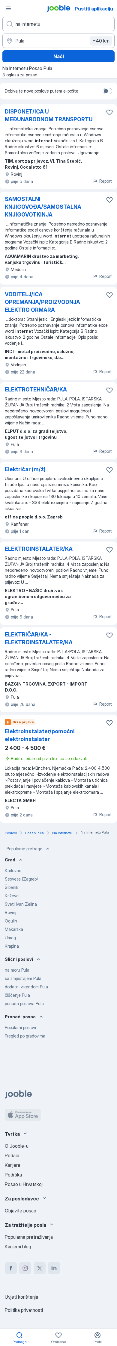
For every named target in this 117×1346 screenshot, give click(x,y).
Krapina (12, 946)
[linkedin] (54, 1268)
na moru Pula (17, 970)
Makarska (14, 929)
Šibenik (11, 887)
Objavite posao (20, 1211)
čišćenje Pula (17, 995)
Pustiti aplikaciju (94, 9)
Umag (10, 937)
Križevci (12, 895)
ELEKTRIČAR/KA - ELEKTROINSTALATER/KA (39, 638)
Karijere (12, 1165)
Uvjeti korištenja (21, 1297)
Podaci (12, 1156)
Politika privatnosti (24, 1310)
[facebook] (11, 1268)
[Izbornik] (8, 8)
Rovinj (10, 912)
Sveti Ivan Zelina (21, 904)
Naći (58, 56)
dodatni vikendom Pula (26, 986)
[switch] (107, 91)
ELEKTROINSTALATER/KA (39, 549)
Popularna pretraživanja (29, 1237)
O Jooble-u (16, 1146)
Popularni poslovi (20, 1027)
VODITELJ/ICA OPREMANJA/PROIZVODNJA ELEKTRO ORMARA (42, 302)
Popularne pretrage (24, 848)
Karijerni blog (18, 1247)
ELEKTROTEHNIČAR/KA (36, 389)
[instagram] (25, 1268)
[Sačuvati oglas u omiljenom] (109, 112)
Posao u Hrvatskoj (24, 1184)
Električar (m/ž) (25, 469)
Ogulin (11, 920)
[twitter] (40, 1268)
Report (105, 181)
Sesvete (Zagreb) (21, 878)
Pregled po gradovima (25, 1035)
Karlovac (13, 870)
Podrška (13, 1175)
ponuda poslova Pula (24, 1003)
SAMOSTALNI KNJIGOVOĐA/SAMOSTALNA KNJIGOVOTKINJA (43, 207)
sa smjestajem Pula (23, 978)
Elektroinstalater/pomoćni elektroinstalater (40, 735)
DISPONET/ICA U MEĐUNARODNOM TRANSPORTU (49, 115)
